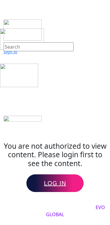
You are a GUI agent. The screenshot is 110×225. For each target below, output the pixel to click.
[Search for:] (39, 46)
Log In (55, 183)
